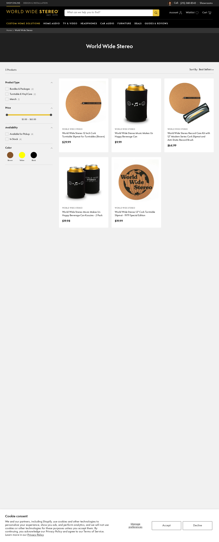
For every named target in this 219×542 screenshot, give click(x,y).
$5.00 (24, 119)
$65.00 (33, 119)
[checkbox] (6, 88)
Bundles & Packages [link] (22, 89)
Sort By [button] (194, 70)
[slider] (7, 114)
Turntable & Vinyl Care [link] (23, 94)
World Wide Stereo (23, 30)
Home (9, 30)
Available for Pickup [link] (21, 134)
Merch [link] (15, 99)
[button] (206, 13)
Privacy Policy (35, 535)
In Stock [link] (15, 139)
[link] (10, 156)
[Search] (156, 12)
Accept (166, 525)
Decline (197, 525)
